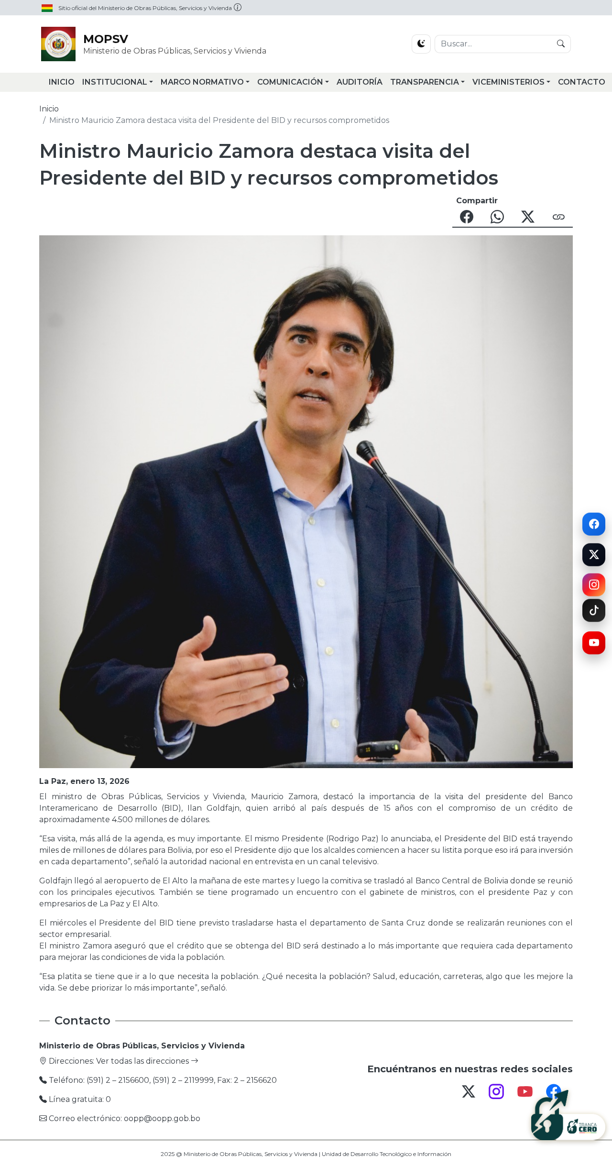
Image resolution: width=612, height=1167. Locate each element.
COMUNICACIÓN (290, 82)
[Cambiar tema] (421, 44)
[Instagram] (593, 582)
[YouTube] (593, 642)
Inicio (49, 108)
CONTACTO (581, 82)
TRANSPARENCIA (424, 82)
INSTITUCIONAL (114, 82)
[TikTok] (593, 614)
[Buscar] (560, 44)
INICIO (62, 82)
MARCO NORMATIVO (202, 82)
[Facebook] (593, 522)
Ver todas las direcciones (143, 1061)
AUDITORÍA (359, 82)
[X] (593, 553)
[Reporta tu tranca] (568, 1111)
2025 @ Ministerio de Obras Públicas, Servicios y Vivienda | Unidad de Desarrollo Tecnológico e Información (306, 1153)
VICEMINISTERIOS (508, 82)
